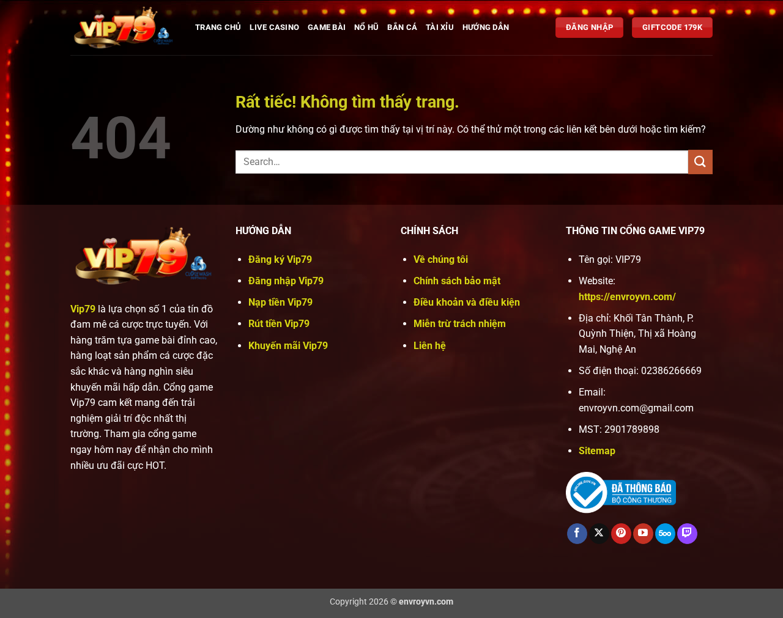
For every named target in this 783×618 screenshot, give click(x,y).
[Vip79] (123, 27)
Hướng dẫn (485, 27)
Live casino (274, 27)
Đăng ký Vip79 (280, 259)
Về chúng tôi (441, 259)
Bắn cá (402, 27)
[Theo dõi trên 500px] (665, 533)
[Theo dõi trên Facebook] (577, 533)
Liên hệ (430, 345)
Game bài (327, 27)
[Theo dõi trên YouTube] (643, 533)
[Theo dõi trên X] (599, 533)
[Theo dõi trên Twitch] (687, 533)
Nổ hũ (366, 27)
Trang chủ (218, 27)
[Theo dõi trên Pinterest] (621, 533)
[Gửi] (700, 162)
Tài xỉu (440, 27)
